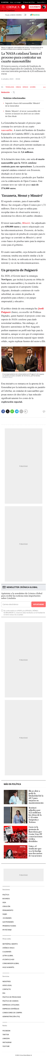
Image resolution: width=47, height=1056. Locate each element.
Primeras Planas (9, 926)
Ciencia (18, 87)
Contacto (7, 989)
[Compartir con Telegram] (17, 411)
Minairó (26, 222)
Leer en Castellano (7, 10)
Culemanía (7, 952)
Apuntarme (38, 604)
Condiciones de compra (12, 1013)
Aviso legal (7, 985)
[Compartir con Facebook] (3, 411)
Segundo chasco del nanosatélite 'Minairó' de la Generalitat (22, 104)
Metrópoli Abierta (10, 944)
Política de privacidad (12, 997)
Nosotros (7, 981)
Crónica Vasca (8, 948)
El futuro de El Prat (29, 2)
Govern (32, 87)
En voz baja (7, 930)
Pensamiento (8, 910)
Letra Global (8, 956)
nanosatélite (6, 130)
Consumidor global (11, 963)
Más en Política (12, 784)
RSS (4, 993)
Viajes (5, 914)
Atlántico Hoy (8, 959)
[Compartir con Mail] (21, 411)
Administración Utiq (11, 1016)
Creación (6, 906)
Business (6, 899)
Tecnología (10, 87)
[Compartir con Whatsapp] (12, 411)
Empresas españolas (11, 1009)
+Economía (7, 918)
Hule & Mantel (8, 967)
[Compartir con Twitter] (8, 411)
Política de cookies (10, 1001)
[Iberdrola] (35, 15)
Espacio (25, 87)
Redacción (5, 92)
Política (6, 895)
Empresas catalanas (11, 1005)
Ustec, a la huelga (15, 2)
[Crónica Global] (14, 6)
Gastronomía (8, 922)
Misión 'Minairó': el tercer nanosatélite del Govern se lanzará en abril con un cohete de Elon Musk (22, 114)
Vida (4, 902)
